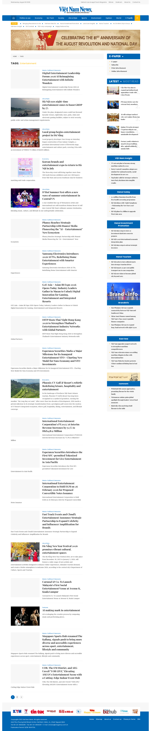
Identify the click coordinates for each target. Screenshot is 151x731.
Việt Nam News (75, 10)
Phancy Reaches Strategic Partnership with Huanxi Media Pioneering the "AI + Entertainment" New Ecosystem (62, 227)
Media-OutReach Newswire (51, 70)
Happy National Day (62, 26)
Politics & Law (25, 18)
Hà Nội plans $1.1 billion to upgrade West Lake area (123, 212)
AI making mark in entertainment (61, 610)
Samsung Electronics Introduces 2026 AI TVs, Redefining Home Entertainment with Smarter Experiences (60, 258)
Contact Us (136, 2)
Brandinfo (45, 380)
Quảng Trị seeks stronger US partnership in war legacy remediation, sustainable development (130, 130)
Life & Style (73, 18)
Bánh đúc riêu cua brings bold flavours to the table (121, 407)
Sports (84, 18)
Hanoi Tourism (104, 23)
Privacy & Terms (129, 719)
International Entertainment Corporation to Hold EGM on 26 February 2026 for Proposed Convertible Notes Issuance (60, 488)
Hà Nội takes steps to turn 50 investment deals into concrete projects (122, 233)
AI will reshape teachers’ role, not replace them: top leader (130, 116)
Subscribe (114, 65)
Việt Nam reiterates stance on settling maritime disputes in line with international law (124, 355)
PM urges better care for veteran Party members (129, 103)
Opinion (109, 18)
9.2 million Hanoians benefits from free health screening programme (123, 198)
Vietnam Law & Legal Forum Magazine (94, 2)
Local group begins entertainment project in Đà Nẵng (61, 133)
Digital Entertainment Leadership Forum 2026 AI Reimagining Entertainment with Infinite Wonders (61, 78)
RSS (139, 719)
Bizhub (111, 2)
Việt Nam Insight (16, 26)
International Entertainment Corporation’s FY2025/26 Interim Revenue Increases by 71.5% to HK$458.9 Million (60, 426)
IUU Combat (30, 26)
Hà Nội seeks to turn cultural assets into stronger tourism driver (123, 263)
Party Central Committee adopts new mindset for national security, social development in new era (124, 171)
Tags (22, 56)
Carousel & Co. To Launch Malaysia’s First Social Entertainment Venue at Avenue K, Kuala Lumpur (61, 586)
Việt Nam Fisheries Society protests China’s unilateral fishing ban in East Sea (124, 363)
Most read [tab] (130, 81)
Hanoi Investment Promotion (69, 23)
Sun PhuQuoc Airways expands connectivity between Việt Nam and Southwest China (123, 310)
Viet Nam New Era (50, 23)
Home (15, 56)
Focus (14, 23)
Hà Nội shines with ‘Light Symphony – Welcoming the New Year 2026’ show (124, 205)
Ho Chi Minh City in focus (121, 23)
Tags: (15, 63)
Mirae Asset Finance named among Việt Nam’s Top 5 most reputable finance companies (123, 319)
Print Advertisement (118, 68)
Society (61, 18)
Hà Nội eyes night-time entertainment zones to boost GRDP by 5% (62, 105)
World (118, 18)
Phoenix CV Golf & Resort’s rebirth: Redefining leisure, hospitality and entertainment (62, 386)
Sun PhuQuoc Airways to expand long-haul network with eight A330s (124, 326)
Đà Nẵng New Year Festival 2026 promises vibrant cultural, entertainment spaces (60, 549)
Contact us (117, 719)
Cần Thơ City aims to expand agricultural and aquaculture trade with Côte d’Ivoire (129, 91)
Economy (38, 18)
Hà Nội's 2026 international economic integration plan (124, 240)
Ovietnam (119, 2)
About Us (127, 2)
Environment (96, 18)
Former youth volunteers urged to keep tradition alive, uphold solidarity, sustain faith (130, 145)
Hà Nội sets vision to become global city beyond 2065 (123, 275)
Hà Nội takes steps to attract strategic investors (124, 246)
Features (45, 607)
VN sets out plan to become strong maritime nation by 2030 (123, 164)
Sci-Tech (50, 18)
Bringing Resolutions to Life (32, 23)
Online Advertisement (119, 71)
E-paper (115, 56)
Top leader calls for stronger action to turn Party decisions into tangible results (124, 180)
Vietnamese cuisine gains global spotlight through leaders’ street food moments (124, 400)
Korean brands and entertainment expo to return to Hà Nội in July (62, 165)
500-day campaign (45, 26)
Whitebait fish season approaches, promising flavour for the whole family (123, 391)
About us (107, 719)
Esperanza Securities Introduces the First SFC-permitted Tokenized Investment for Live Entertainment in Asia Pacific (62, 457)
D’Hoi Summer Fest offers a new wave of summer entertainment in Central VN (61, 195)
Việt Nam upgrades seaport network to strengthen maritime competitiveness (124, 346)
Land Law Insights (89, 23)
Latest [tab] (114, 81)
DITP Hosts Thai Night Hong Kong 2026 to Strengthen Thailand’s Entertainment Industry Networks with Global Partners (61, 324)
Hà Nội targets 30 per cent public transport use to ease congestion (122, 269)
